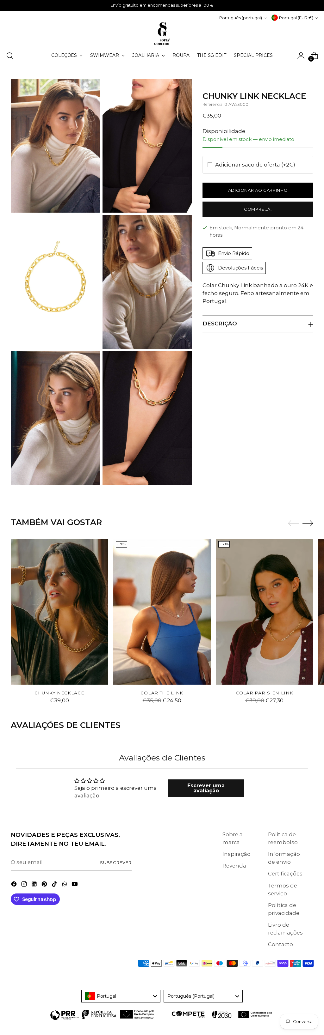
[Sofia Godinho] (162, 33)
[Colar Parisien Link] (264, 612)
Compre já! (258, 209)
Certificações (285, 873)
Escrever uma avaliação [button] (206, 788)
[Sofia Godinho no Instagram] (24, 885)
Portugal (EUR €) (296, 17)
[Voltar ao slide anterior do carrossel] (293, 523)
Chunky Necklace (59, 692)
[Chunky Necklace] (59, 612)
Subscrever (116, 862)
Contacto (280, 944)
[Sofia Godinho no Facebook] (14, 885)
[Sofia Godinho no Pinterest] (45, 885)
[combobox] (120, 996)
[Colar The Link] (162, 612)
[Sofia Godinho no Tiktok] (55, 885)
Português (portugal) (240, 17)
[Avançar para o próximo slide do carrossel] (307, 523)
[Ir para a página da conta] (301, 55)
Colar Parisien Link (264, 692)
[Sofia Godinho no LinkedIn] (35, 885)
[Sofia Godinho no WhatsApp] (65, 885)
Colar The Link (161, 692)
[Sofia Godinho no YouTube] (75, 885)
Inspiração (236, 854)
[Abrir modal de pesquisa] (9, 55)
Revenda (234, 865)
